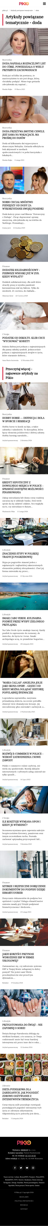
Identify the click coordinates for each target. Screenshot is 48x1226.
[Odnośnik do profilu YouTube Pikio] (27, 1167)
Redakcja (24, 1205)
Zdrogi (14, 1183)
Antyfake (20, 1183)
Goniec (37, 1185)
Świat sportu (29, 1185)
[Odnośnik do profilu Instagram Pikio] (33, 1167)
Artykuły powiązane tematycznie (22, 10)
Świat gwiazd (20, 1185)
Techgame (7, 1183)
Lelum (16, 1177)
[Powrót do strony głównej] (24, 1142)
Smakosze (27, 1180)
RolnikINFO (9, 1180)
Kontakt (24, 1209)
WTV (16, 1180)
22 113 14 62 (30, 1156)
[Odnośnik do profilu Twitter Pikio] (21, 1167)
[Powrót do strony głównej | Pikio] (24, 3)
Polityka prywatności (24, 1201)
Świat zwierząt (37, 1180)
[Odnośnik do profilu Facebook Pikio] (14, 1167)
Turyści (21, 1180)
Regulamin (24, 1197)
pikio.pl (5, 10)
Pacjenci (32, 1177)
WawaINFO (40, 1177)
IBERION (24, 1150)
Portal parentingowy (31, 1183)
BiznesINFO (24, 1177)
